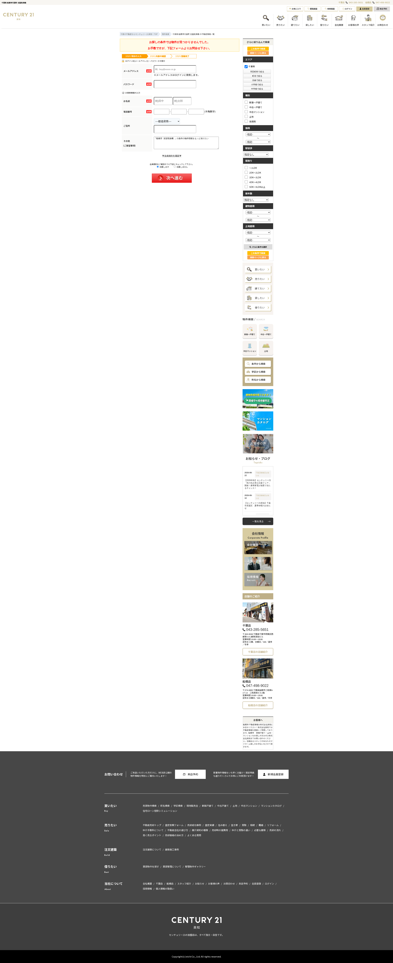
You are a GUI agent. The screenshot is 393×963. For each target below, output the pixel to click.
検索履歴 (331, 8)
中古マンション (256, 111)
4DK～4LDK (255, 182)
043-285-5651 (356, 2)
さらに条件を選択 (259, 247)
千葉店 (341, 2)
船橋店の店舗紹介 (258, 705)
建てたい (260, 288)
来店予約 (383, 8)
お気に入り (296, 8)
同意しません (182, 167)
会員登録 (365, 8)
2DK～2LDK (255, 172)
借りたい (260, 307)
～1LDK (253, 167)
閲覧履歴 (313, 8)
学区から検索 (258, 371)
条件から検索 (258, 363)
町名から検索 (258, 379)
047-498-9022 (383, 2)
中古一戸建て (255, 107)
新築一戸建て (255, 102)
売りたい (260, 279)
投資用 (252, 121)
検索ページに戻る (258, 52)
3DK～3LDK (255, 177)
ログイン (348, 8)
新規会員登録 (275, 774)
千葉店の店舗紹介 (258, 652)
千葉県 (251, 66)
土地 (251, 116)
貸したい (260, 298)
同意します (164, 167)
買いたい (260, 269)
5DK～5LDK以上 (257, 186)
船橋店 (368, 2)
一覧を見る (258, 521)
